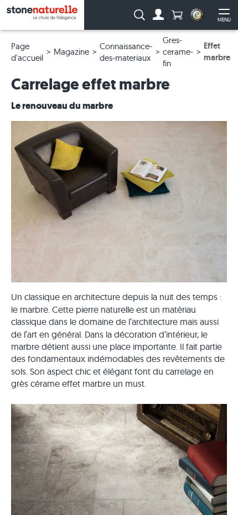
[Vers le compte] (158, 15)
